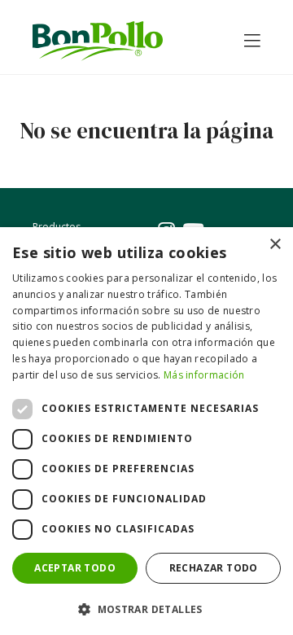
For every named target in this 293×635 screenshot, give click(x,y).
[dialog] (146, 431)
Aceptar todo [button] (75, 568)
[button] (146, 608)
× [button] (275, 245)
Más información (204, 375)
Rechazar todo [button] (213, 568)
